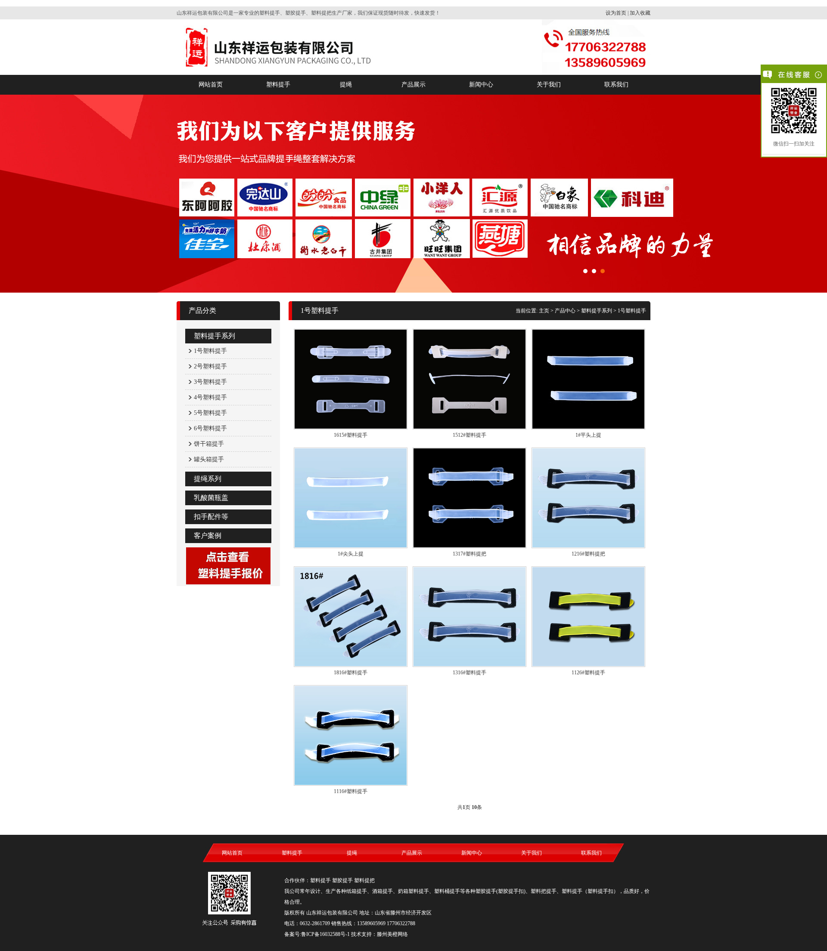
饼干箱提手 (209, 444)
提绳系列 (207, 478)
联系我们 (616, 84)
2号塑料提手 (210, 366)
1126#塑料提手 (588, 673)
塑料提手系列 (214, 336)
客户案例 (207, 535)
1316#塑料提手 (469, 673)
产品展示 (413, 84)
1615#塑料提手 (350, 435)
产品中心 (565, 311)
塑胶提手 (342, 880)
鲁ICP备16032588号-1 (325, 934)
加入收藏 (640, 13)
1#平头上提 (588, 435)
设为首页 (616, 13)
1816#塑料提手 (350, 673)
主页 (544, 311)
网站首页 (211, 84)
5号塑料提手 (210, 413)
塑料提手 (278, 84)
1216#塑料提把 (588, 554)
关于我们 (549, 84)
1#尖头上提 (351, 554)
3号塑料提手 (210, 382)
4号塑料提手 (210, 397)
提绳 (346, 84)
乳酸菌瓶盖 (211, 497)
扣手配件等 (211, 516)
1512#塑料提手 (469, 435)
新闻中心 (481, 84)
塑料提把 (364, 880)
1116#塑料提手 (350, 791)
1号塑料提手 (210, 351)
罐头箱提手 (209, 459)
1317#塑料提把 (469, 554)
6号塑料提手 (210, 428)
